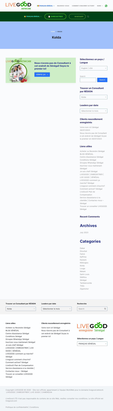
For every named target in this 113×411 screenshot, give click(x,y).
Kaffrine (83, 257)
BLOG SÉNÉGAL (86, 154)
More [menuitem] (99, 6)
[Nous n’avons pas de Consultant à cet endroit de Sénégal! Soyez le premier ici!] (18, 70)
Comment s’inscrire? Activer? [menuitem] (83, 6)
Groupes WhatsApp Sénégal (91, 163)
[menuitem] (46, 6)
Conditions (34, 407)
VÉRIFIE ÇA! (43, 75)
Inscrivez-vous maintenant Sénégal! (20, 342)
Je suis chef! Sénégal (88, 171)
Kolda (82, 266)
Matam (83, 271)
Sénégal (83, 280)
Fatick (82, 254)
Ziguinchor (84, 289)
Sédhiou (83, 277)
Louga (82, 268)
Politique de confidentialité (17, 407)
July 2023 (84, 232)
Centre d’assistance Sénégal (91, 157)
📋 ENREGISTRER (55, 16)
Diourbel (83, 251)
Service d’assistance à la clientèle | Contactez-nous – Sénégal (91, 200)
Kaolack (83, 260)
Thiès (82, 286)
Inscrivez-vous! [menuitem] (63, 6)
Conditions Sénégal (88, 160)
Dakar (82, 248)
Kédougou (84, 263)
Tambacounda (86, 283)
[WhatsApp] (106, 6)
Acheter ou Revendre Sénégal (92, 151)
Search (82, 76)
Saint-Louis (84, 274)
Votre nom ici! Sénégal (89, 127)
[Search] (88, 16)
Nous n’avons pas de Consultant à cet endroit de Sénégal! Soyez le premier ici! (52, 66)
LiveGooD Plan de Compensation (19, 365)
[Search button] (105, 309)
